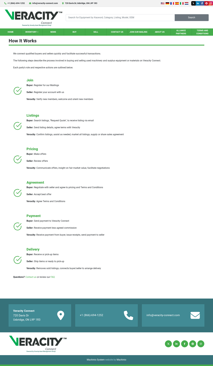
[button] (31, 32)
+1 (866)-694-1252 (16, 3)
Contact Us (117, 32)
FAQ (53, 277)
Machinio (121, 359)
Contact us (30, 277)
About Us (160, 32)
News (53, 32)
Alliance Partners (181, 32)
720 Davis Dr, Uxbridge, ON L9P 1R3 (81, 3)
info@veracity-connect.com (45, 3)
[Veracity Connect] (38, 343)
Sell (95, 32)
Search (191, 17)
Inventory (31, 32)
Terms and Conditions (202, 32)
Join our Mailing (138, 32)
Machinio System (96, 359)
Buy (75, 32)
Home (10, 32)
